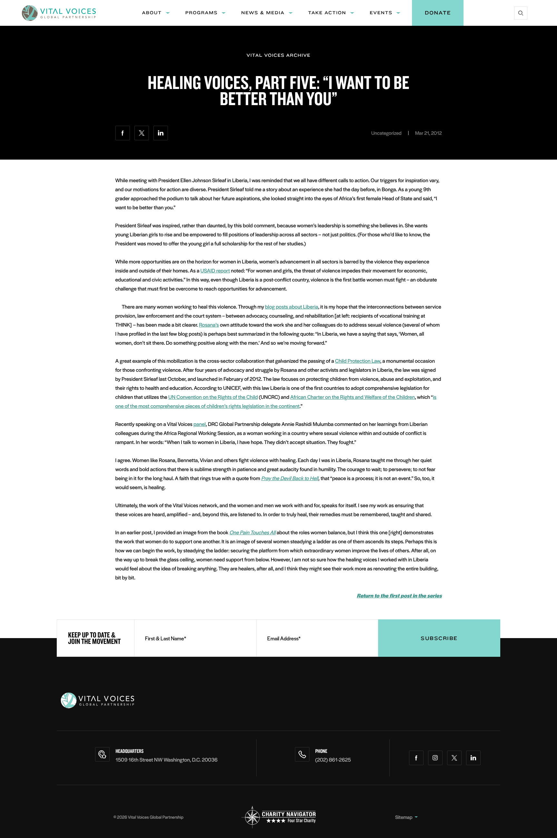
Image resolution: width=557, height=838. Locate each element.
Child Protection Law (357, 360)
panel (199, 424)
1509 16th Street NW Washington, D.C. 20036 (166, 759)
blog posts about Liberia (291, 306)
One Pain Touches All (252, 532)
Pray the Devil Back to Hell (289, 478)
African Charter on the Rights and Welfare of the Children (352, 396)
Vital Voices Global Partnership (155, 817)
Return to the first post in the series (399, 595)
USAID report (215, 270)
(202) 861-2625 (333, 759)
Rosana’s (209, 324)
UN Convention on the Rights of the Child (213, 396)
